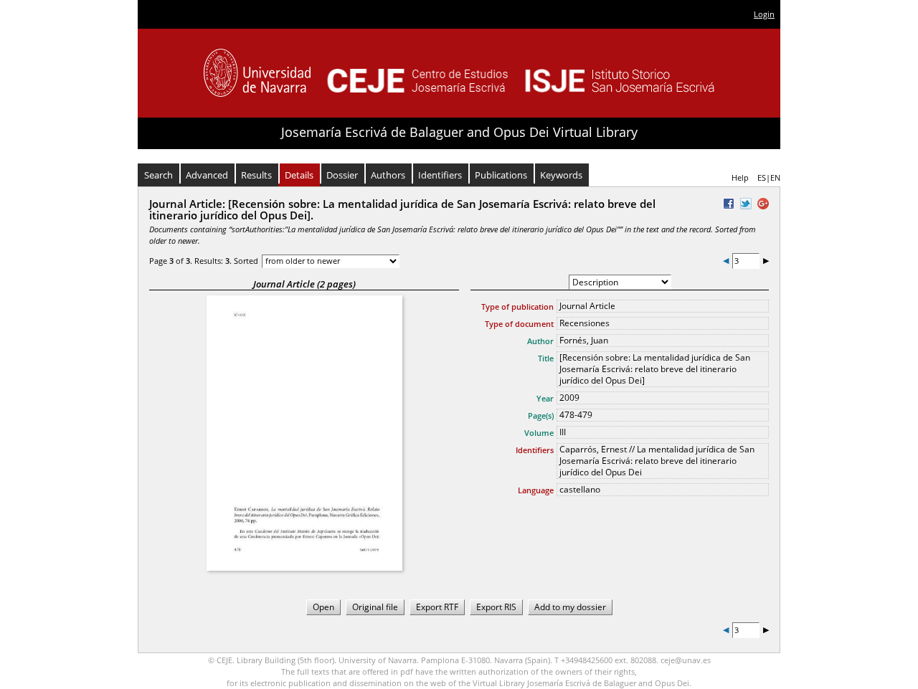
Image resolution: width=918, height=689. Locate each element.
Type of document (519, 323)
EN (775, 177)
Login (764, 14)
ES (761, 177)
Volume (539, 432)
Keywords (561, 174)
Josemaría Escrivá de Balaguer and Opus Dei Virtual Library (459, 132)
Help (740, 177)
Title (546, 358)
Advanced (207, 174)
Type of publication (517, 306)
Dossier (342, 174)
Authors (388, 174)
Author (540, 341)
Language (536, 490)
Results (256, 174)
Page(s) (541, 415)
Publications (501, 174)
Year (545, 398)
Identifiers (440, 174)
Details (299, 174)
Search (158, 174)
